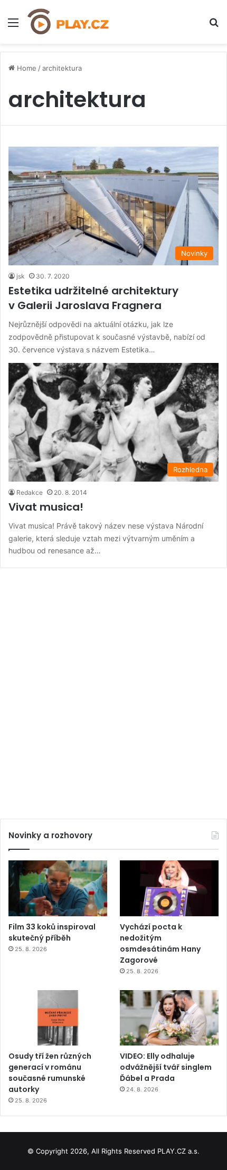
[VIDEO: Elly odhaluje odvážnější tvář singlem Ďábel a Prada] (169, 1018)
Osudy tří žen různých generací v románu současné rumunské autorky (49, 1073)
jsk (20, 276)
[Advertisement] (113, 689)
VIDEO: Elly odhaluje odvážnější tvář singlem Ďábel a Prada (166, 1067)
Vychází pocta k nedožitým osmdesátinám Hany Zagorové (160, 943)
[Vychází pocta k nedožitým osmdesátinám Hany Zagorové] (169, 888)
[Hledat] (214, 26)
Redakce (29, 492)
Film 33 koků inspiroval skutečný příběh (52, 932)
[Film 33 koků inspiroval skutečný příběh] (57, 888)
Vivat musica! (45, 507)
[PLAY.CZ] (68, 21)
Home (25, 68)
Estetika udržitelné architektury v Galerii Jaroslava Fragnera (93, 298)
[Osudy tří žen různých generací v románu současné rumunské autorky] (57, 1018)
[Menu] (13, 26)
